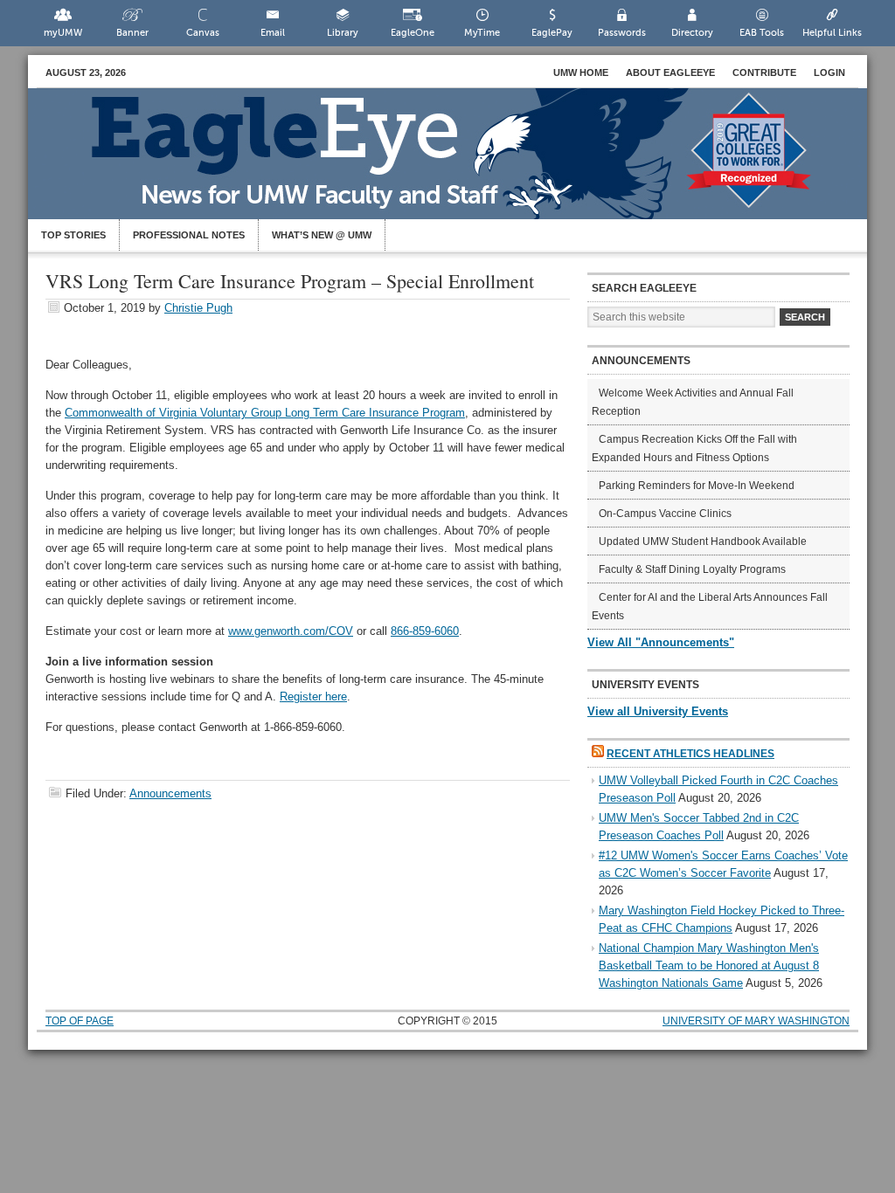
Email (272, 32)
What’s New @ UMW (321, 235)
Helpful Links (832, 32)
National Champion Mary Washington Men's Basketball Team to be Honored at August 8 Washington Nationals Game (709, 965)
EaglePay (551, 32)
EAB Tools (761, 32)
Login (829, 72)
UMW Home (580, 72)
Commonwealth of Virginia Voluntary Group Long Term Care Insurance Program (265, 412)
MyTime (482, 32)
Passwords (622, 32)
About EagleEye (670, 72)
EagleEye (465, 162)
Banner (132, 32)
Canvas (202, 32)
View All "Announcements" (660, 642)
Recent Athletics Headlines (690, 754)
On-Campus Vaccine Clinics (665, 513)
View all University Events (657, 711)
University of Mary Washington (756, 1021)
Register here (313, 696)
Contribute (764, 72)
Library (342, 32)
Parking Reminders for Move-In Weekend (696, 485)
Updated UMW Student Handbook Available (703, 541)
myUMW (63, 32)
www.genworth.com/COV (290, 631)
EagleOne (412, 32)
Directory (692, 32)
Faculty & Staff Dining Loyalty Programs (692, 569)
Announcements (170, 793)
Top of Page (79, 1021)
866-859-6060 (425, 631)
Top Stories (73, 235)
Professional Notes (189, 235)
